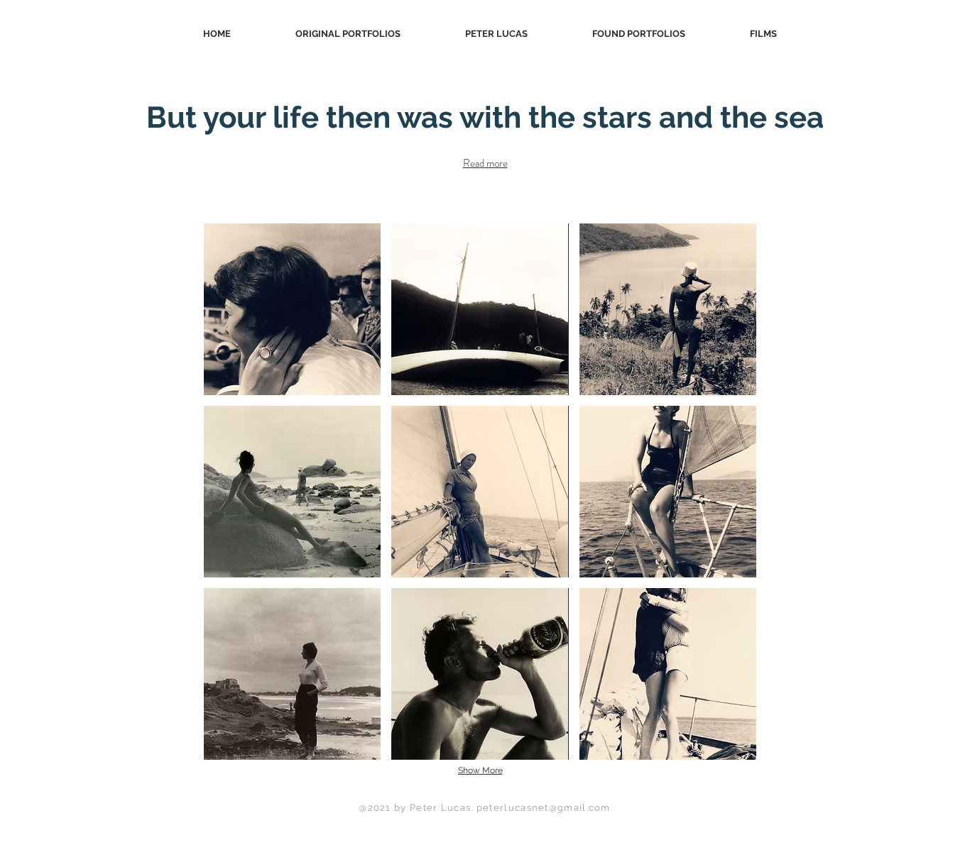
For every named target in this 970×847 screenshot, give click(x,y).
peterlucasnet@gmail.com (543, 807)
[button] (292, 309)
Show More (480, 770)
